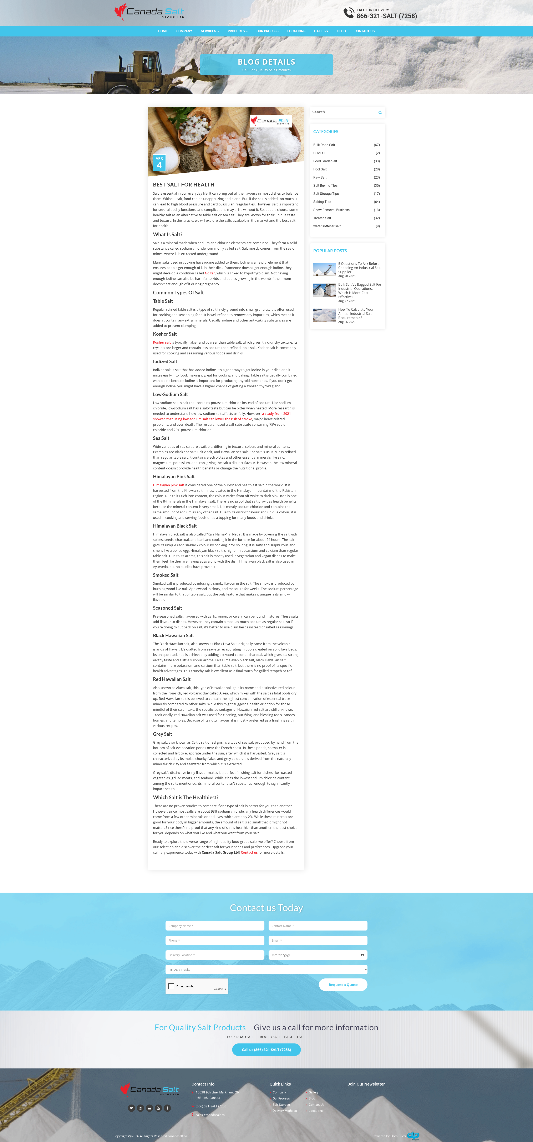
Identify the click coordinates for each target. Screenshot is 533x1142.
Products (237, 31)
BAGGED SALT (295, 1037)
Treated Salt (346, 218)
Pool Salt (346, 169)
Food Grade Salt (346, 161)
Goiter (210, 273)
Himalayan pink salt (168, 485)
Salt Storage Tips (346, 194)
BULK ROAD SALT (240, 1037)
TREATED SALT (269, 1037)
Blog (341, 31)
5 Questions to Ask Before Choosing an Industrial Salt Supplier (359, 267)
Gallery (321, 31)
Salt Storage (281, 1105)
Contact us (249, 852)
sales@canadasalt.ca (210, 1115)
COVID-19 (346, 153)
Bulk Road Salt (346, 145)
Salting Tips (346, 202)
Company (184, 31)
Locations (296, 31)
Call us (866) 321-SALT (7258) (266, 1049)
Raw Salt (346, 177)
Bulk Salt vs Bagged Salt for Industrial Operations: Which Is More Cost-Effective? (359, 290)
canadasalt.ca (177, 1136)
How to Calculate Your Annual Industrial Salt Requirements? (356, 313)
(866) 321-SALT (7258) (211, 1106)
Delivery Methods (285, 1111)
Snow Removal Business (346, 210)
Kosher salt (162, 342)
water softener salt (346, 226)
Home (163, 31)
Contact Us (365, 31)
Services (209, 31)
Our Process (268, 31)
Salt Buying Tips (346, 186)
